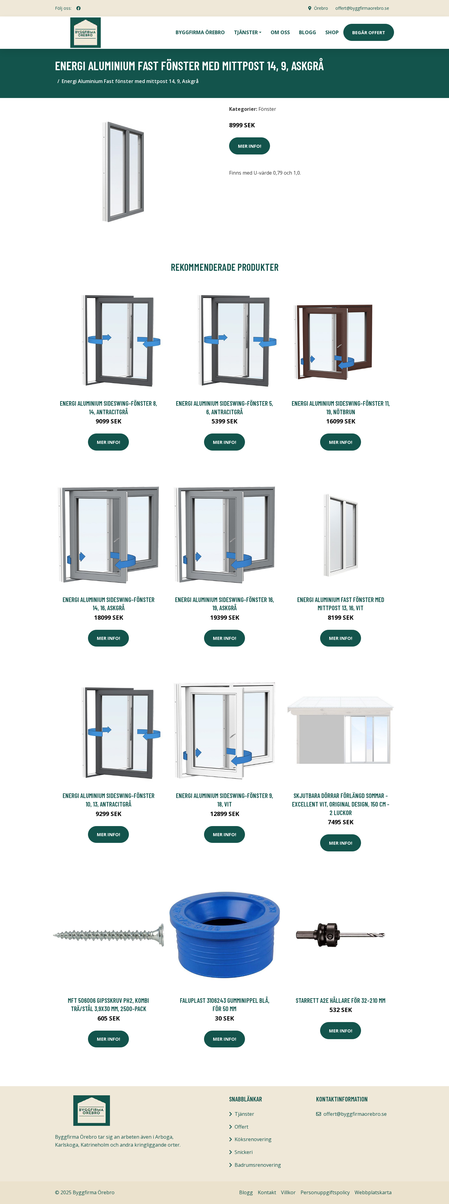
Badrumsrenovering (258, 1165)
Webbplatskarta (373, 1192)
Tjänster (244, 1114)
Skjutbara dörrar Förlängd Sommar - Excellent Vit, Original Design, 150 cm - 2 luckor (340, 804)
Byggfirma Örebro (200, 32)
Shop (332, 32)
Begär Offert (368, 32)
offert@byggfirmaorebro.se (362, 8)
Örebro (321, 8)
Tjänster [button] (246, 32)
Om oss (280, 32)
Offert (241, 1126)
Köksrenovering (253, 1139)
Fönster (267, 109)
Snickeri (244, 1152)
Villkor (288, 1192)
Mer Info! (249, 146)
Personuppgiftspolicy (325, 1192)
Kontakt (267, 1192)
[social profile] (78, 8)
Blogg (307, 32)
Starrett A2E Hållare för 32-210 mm (340, 1000)
